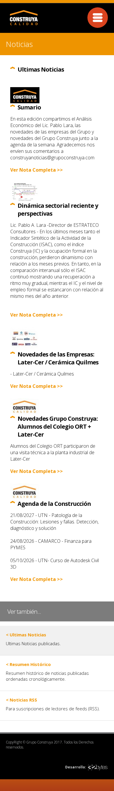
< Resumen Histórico (28, 664)
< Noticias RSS (21, 700)
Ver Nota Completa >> (36, 170)
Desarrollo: (75, 767)
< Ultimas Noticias (26, 635)
